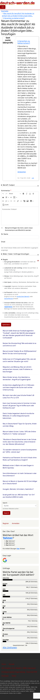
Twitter (14, 676)
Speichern (6, 325)
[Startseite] (17, 3)
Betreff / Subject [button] (9, 185)
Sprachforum (8, 298)
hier (18, 548)
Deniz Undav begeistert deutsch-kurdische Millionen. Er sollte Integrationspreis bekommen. (18, 415)
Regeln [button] (5, 259)
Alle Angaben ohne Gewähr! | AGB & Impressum (19, 668)
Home (4, 664)
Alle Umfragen (10, 647)
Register (6, 523)
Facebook (5, 676)
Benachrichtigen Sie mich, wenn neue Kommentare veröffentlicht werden (19, 229)
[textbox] (20, 216)
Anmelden (15, 523)
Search (5, 503)
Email (3, 242)
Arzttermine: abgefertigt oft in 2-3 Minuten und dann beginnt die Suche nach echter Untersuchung (18, 387)
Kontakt (11, 664)
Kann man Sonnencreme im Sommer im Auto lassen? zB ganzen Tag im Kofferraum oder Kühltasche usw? (19, 405)
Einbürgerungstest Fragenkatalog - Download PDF (19, 672)
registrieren (8, 307)
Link (33, 178)
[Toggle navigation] (2, 7)
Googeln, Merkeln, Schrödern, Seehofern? (18, 489)
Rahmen (8, 537)
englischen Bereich (23, 296)
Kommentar (5, 190)
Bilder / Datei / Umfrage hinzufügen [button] (16, 254)
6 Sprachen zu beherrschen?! (14, 18)
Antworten (22, 172)
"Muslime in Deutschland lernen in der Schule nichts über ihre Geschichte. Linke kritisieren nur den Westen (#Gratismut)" (19, 441)
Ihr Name (4, 234)
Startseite (4, 11)
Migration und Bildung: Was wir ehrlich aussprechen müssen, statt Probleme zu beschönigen (17, 369)
